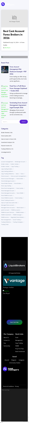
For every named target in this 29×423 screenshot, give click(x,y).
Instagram (21, 360)
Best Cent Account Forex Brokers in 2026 (13, 34)
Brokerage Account (20, 161)
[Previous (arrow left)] (0, 422)
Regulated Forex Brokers (17, 217)
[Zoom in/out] (0, 420)
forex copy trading (6, 186)
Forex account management (18, 176)
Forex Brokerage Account (8, 181)
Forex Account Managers (8, 178)
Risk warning (5, 390)
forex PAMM (20, 193)
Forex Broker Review (6, 183)
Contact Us (7, 340)
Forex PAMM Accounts (7, 198)
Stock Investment (20, 351)
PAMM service (5, 217)
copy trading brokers (6, 169)
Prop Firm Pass (19, 348)
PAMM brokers (20, 212)
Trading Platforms (6, 149)
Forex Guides (4, 136)
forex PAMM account (6, 195)
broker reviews (15, 164)
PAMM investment (6, 215)
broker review (5, 164)
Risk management (6, 219)
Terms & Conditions (8, 386)
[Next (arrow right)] (2, 422)
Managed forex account (7, 205)
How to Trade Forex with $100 (9, 202)
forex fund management (7, 188)
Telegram (13, 360)
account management (7, 161)
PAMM (17, 346)
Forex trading (18, 198)
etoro (17, 173)
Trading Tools (5, 224)
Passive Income (5, 145)
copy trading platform (7, 171)
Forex (22, 173)
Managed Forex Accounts (8, 207)
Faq (5, 343)
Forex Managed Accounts (8, 193)
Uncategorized (5, 152)
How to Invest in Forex (7, 139)
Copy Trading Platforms (7, 173)
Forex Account (5, 176)
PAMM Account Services (7, 212)
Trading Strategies (18, 222)
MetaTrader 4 (20, 207)
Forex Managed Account (7, 190)
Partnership (7, 346)
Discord (7, 360)
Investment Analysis (6, 142)
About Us (6, 337)
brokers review (5, 166)
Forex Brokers (17, 183)
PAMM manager (17, 215)
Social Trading (17, 219)
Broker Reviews (5, 132)
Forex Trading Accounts (7, 200)
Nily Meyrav (7, 47)
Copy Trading (14, 166)
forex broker (20, 178)
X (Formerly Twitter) (14, 363)
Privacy (17, 386)
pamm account (5, 210)
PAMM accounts (15, 210)
